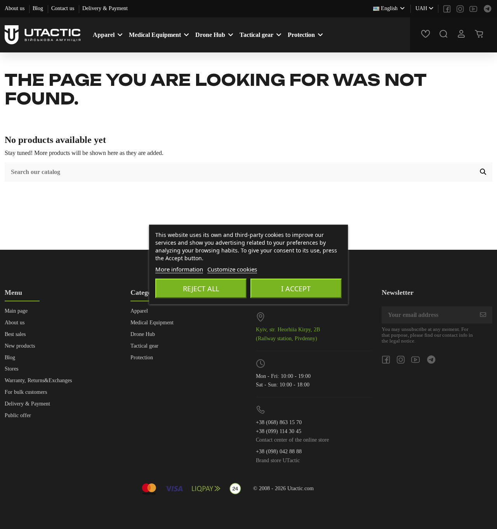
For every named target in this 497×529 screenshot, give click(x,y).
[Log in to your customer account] (462, 35)
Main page (16, 311)
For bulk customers (26, 392)
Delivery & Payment (105, 8)
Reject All (201, 288)
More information (179, 269)
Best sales (15, 334)
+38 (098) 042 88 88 (279, 451)
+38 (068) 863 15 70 (279, 422)
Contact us (63, 8)
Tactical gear (144, 346)
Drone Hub (142, 334)
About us (15, 8)
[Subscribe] (483, 314)
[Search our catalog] (483, 172)
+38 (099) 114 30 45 (278, 431)
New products (20, 346)
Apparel (139, 311)
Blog (39, 8)
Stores (11, 369)
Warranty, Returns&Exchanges (38, 380)
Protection (141, 357)
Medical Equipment (152, 322)
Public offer (18, 415)
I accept (296, 288)
